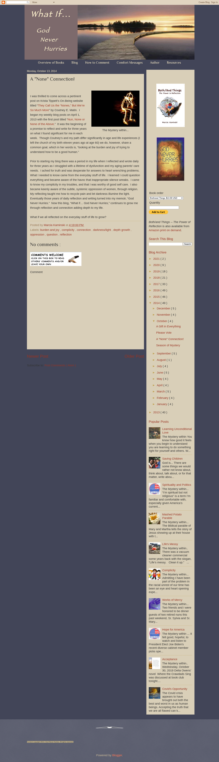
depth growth (122, 230)
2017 (156, 284)
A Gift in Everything (168, 326)
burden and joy (50, 230)
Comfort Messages (130, 62)
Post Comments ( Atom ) (60, 365)
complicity (68, 230)
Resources (174, 62)
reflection (66, 234)
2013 (156, 412)
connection (84, 230)
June (160, 372)
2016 (156, 290)
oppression (37, 234)
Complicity (169, 570)
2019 (156, 271)
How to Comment (97, 62)
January (162, 404)
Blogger (117, 755)
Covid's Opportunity (174, 688)
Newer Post (37, 356)
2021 (156, 258)
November (164, 314)
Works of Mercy (172, 600)
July (160, 366)
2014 (156, 303)
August (162, 360)
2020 (156, 265)
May (160, 378)
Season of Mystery (168, 345)
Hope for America (173, 629)
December (164, 308)
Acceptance (169, 659)
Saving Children (172, 458)
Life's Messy (170, 544)
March (161, 391)
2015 (156, 296)
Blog (75, 62)
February (163, 398)
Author (155, 62)
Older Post (134, 356)
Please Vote (164, 332)
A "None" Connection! (170, 339)
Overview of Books (51, 62)
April (160, 385)
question (52, 234)
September (164, 353)
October (162, 321)
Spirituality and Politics (176, 484)
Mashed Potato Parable (172, 516)
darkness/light (102, 230)
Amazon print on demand (165, 230)
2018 (156, 277)
